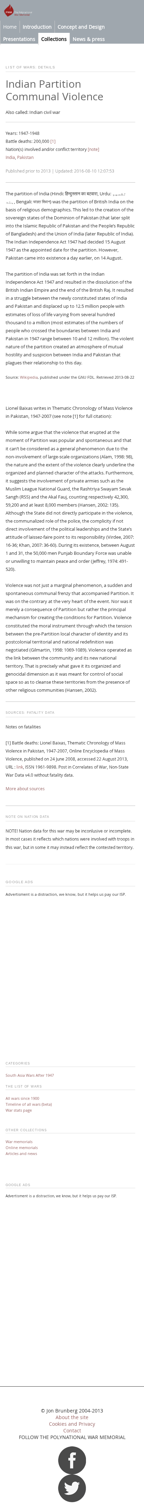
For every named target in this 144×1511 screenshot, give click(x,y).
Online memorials (22, 1147)
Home (10, 26)
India (10, 157)
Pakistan (25, 157)
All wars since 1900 (22, 1098)
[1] (53, 141)
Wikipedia (29, 377)
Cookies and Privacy (72, 1424)
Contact (72, 1431)
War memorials (19, 1141)
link (19, 767)
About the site (72, 1417)
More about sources (25, 788)
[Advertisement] (72, 975)
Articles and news (21, 1153)
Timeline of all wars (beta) (29, 1104)
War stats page (19, 1110)
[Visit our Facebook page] (72, 1472)
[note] (93, 149)
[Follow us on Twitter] (72, 1500)
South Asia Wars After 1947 (30, 1075)
